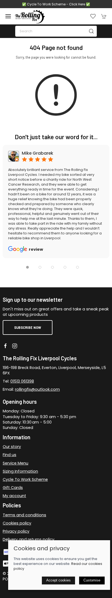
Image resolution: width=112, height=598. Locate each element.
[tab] (27, 267)
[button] (8, 16)
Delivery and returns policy (28, 539)
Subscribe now (27, 327)
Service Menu (15, 463)
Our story (12, 446)
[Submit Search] (91, 31)
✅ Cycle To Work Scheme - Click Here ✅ (56, 4)
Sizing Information (20, 471)
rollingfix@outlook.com (37, 389)
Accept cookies (58, 580)
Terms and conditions (24, 515)
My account (14, 495)
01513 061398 (22, 381)
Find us (9, 454)
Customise (91, 580)
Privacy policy (16, 531)
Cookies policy (17, 523)
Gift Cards (13, 487)
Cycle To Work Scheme (25, 479)
